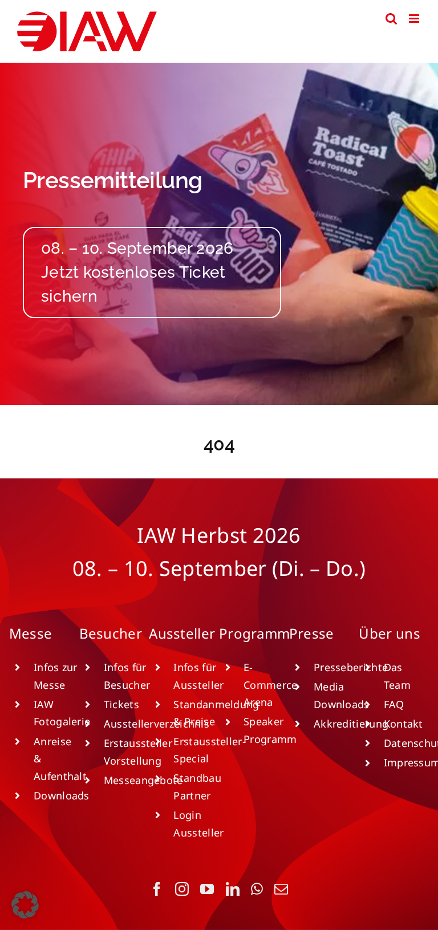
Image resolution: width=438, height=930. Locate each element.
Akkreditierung (351, 723)
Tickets (121, 704)
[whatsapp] (257, 889)
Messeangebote (143, 780)
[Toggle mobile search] (391, 19)
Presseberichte (351, 667)
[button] (25, 905)
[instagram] (182, 889)
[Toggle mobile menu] (415, 19)
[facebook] (157, 889)
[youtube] (207, 889)
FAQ (394, 704)
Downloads (62, 795)
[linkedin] (233, 889)
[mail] (281, 889)
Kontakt (403, 723)
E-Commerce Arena (270, 684)
